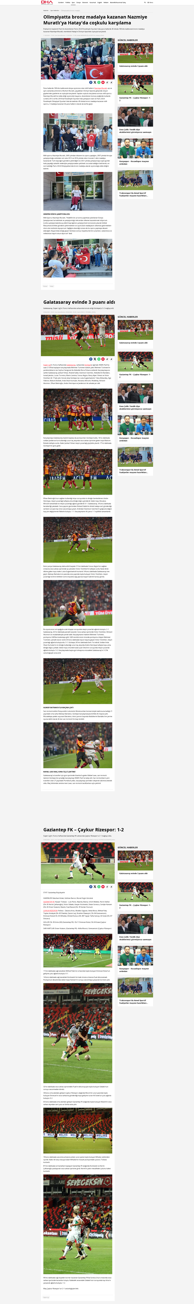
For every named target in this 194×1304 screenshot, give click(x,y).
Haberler (45, 10)
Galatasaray (47, 308)
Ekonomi (85, 2)
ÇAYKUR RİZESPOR (50, 911)
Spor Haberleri (55, 10)
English (99, 2)
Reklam (106, 2)
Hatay (74, 31)
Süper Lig (56, 308)
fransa (45, 286)
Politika (67, 2)
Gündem (61, 2)
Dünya (78, 2)
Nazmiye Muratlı (56, 31)
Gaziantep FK (71, 836)
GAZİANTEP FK (48, 902)
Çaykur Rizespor (91, 836)
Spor (73, 2)
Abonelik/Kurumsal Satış (118, 2)
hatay (51, 286)
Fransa (45, 29)
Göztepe (97, 308)
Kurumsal (93, 2)
